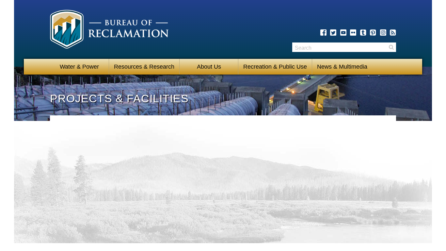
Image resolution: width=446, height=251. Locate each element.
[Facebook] (323, 32)
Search (391, 47)
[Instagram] (383, 32)
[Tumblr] (363, 32)
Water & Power (79, 66)
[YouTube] (343, 32)
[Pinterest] (373, 32)
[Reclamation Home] (109, 30)
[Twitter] (333, 32)
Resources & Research (144, 66)
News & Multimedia (342, 66)
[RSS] (393, 32)
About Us (209, 66)
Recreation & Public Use (275, 66)
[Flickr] (353, 32)
